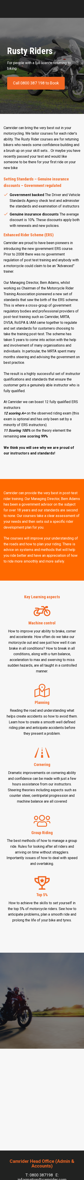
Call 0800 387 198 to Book (36, 83)
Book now (42, 1173)
